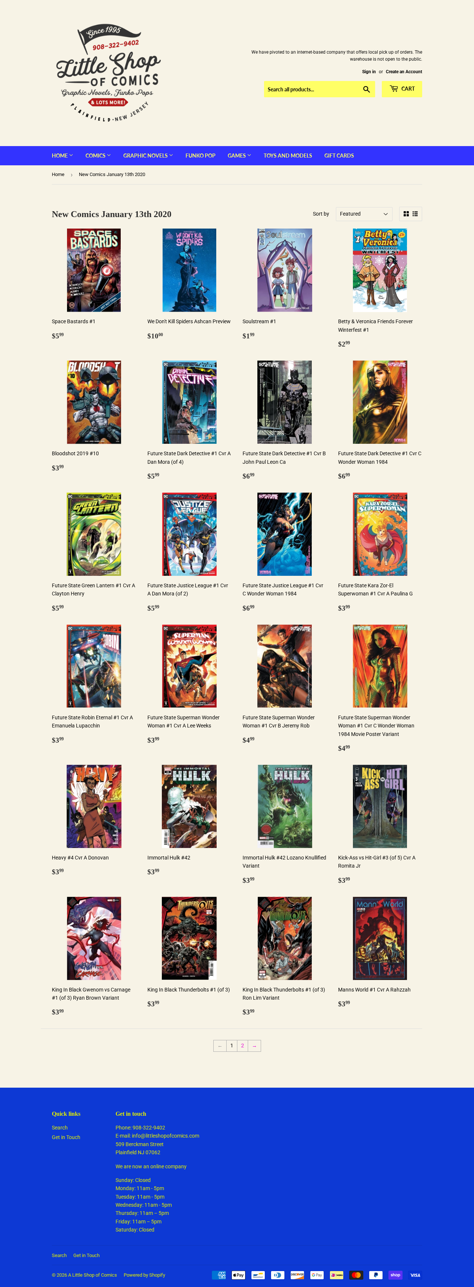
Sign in (369, 71)
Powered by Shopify (144, 1275)
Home (60, 155)
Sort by (321, 214)
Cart (407, 88)
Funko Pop (201, 155)
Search (60, 1128)
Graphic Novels (146, 155)
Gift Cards (339, 155)
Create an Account (404, 71)
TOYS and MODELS (288, 155)
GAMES (237, 155)
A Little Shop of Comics (92, 1275)
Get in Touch (66, 1137)
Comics (96, 155)
